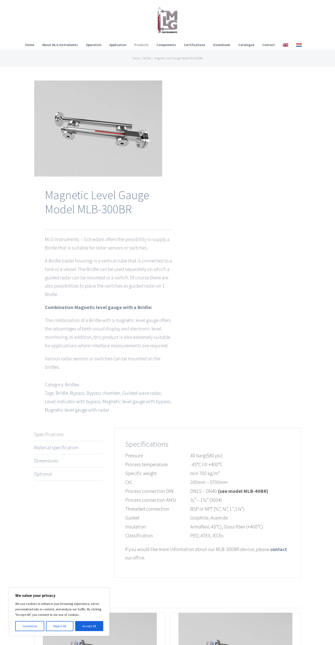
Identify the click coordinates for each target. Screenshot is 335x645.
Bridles (72, 384)
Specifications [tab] (49, 434)
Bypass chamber (103, 393)
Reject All (59, 626)
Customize (30, 626)
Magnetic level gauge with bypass (136, 401)
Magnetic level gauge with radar (77, 410)
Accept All (89, 626)
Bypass (77, 393)
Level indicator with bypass (72, 401)
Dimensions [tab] (46, 461)
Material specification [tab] (56, 447)
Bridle (62, 393)
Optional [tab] (43, 474)
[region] (59, 612)
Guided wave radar (141, 393)
